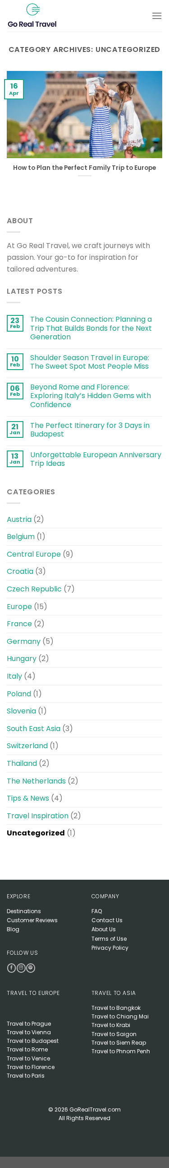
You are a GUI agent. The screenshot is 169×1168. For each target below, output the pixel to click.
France (19, 624)
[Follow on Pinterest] (30, 968)
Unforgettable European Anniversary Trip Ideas (95, 459)
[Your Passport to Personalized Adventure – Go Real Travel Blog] (42, 16)
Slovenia (21, 711)
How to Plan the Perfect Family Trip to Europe (84, 168)
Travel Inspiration (38, 816)
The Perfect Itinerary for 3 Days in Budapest (90, 429)
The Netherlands (36, 781)
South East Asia (33, 728)
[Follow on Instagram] (21, 968)
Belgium (21, 536)
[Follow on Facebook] (11, 968)
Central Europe (34, 554)
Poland (19, 694)
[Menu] (156, 16)
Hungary (22, 658)
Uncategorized (36, 833)
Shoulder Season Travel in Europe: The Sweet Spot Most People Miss (89, 362)
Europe (19, 606)
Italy (14, 676)
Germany (24, 641)
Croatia (20, 571)
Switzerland (27, 746)
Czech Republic (34, 589)
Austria (19, 519)
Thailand (22, 763)
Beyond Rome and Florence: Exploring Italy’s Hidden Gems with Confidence (90, 396)
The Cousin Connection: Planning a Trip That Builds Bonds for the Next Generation (91, 328)
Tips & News (28, 798)
